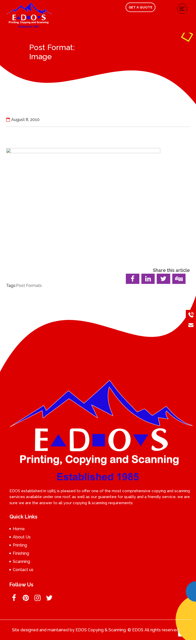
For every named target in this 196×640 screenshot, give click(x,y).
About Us (22, 537)
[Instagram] (37, 599)
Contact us (23, 569)
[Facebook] (14, 599)
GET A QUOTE (140, 7)
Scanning (21, 561)
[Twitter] (49, 599)
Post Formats (29, 285)
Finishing (21, 553)
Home (19, 528)
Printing (20, 545)
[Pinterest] (25, 599)
